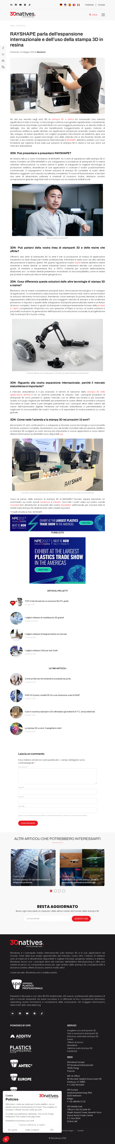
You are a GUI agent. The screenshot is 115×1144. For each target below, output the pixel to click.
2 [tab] (55, 891)
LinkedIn (57, 502)
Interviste (20, 26)
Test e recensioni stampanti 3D (82, 1033)
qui (61, 434)
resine (77, 262)
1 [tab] (51, 891)
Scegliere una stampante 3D (81, 1030)
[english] (65, 5)
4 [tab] (63, 891)
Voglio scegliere (32, 1130)
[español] (70, 5)
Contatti (101, 5)
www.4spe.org (34, 1005)
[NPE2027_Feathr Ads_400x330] (57, 560)
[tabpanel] (33, 867)
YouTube (14, 505)
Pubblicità (89, 5)
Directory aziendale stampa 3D (82, 1036)
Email (21, 797)
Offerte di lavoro (75, 1042)
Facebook (45, 502)
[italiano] (78, 5)
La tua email (33, 918)
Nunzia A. (41, 52)
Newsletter (66, 505)
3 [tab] (59, 891)
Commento (23, 767)
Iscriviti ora (81, 918)
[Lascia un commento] (3, 67)
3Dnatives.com (33, 972)
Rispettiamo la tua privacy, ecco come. (20, 1121)
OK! (52, 1130)
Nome (21, 787)
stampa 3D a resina (63, 119)
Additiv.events (50, 972)
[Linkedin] (3, 54)
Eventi (70, 1039)
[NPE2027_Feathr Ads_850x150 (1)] (57, 522)
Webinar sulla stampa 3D (80, 1048)
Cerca (94, 15)
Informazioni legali (66, 1130)
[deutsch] (61, 5)
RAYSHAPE (71, 140)
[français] (74, 5)
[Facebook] (3, 48)
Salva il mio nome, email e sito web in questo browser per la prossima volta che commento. (52, 815)
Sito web (21, 806)
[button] (6, 1139)
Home (12, 26)
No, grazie (12, 1130)
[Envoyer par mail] (3, 61)
